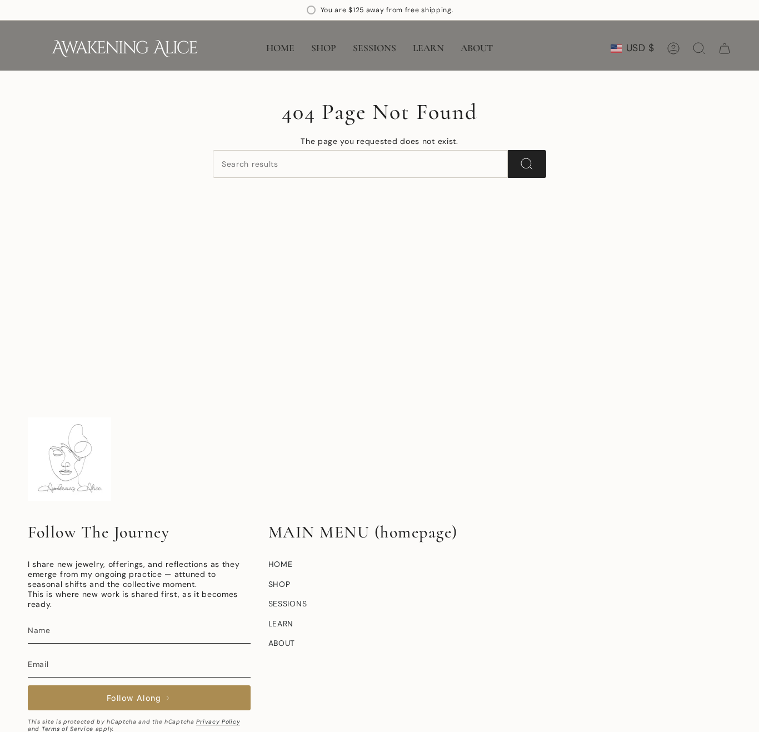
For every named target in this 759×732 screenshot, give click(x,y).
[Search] (527, 164)
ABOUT (282, 643)
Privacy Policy (218, 721)
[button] (323, 48)
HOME (280, 564)
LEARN (281, 624)
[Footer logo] (69, 459)
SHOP (279, 584)
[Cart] (724, 48)
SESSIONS (287, 604)
